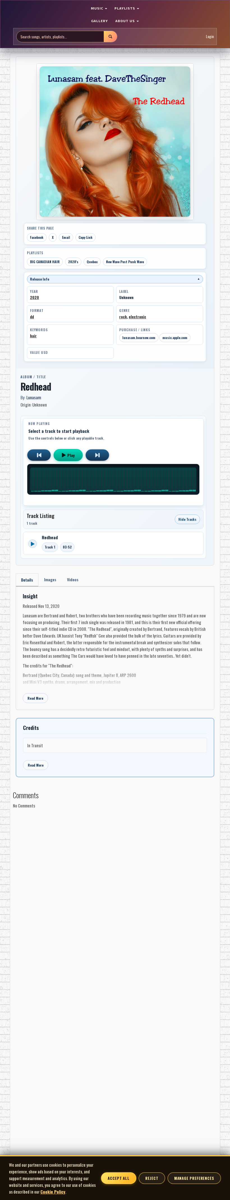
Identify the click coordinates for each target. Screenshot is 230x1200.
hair (33, 335)
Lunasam (33, 397)
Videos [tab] (73, 579)
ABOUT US (125, 21)
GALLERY (99, 21)
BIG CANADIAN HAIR (45, 261)
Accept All (119, 1178)
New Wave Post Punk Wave (125, 261)
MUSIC (97, 8)
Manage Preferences (194, 1178)
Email (66, 237)
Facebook (36, 237)
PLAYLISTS (125, 8)
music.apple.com (174, 337)
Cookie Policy (52, 1192)
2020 (34, 297)
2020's (73, 261)
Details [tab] (27, 580)
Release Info (115, 279)
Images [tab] (50, 579)
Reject (151, 1178)
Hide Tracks (187, 519)
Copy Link (86, 237)
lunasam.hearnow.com (138, 337)
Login (210, 36)
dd (32, 316)
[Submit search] (110, 36)
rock (123, 316)
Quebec (92, 261)
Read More (35, 698)
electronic (137, 316)
